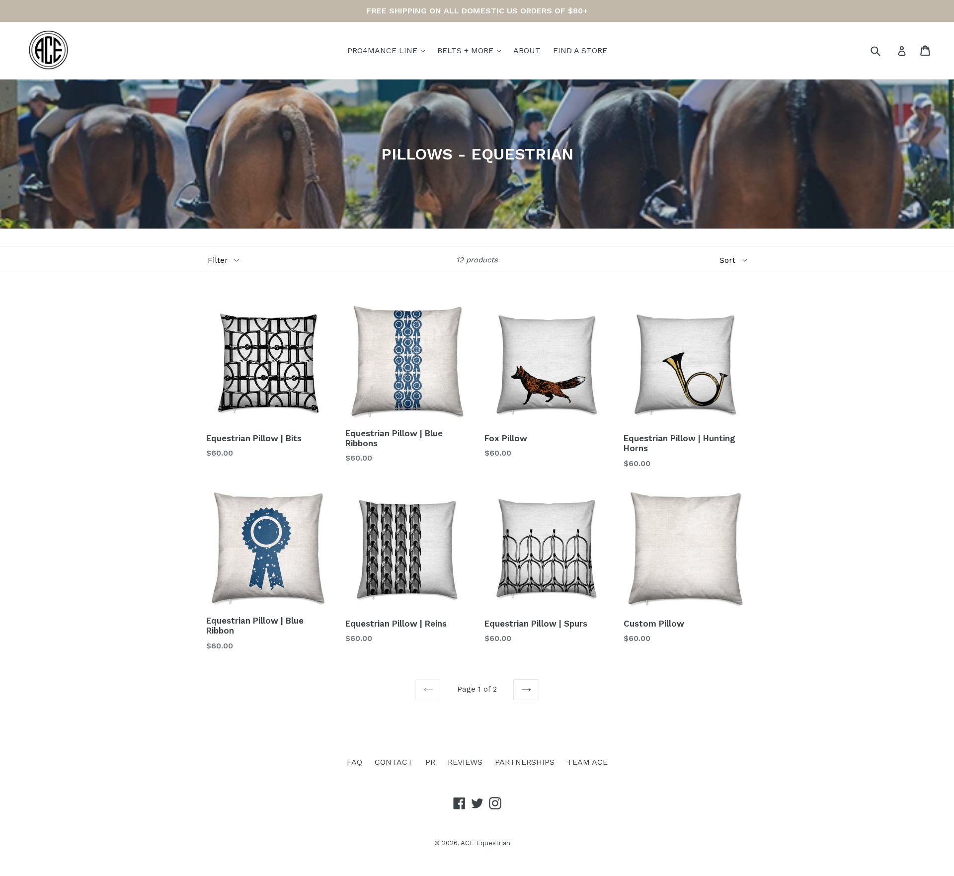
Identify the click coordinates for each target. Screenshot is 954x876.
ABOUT (527, 50)
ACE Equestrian (485, 843)
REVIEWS (465, 762)
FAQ (354, 762)
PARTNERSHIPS (525, 762)
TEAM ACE (587, 762)
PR (430, 762)
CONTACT (394, 762)
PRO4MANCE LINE (383, 50)
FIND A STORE (580, 50)
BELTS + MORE (466, 50)
